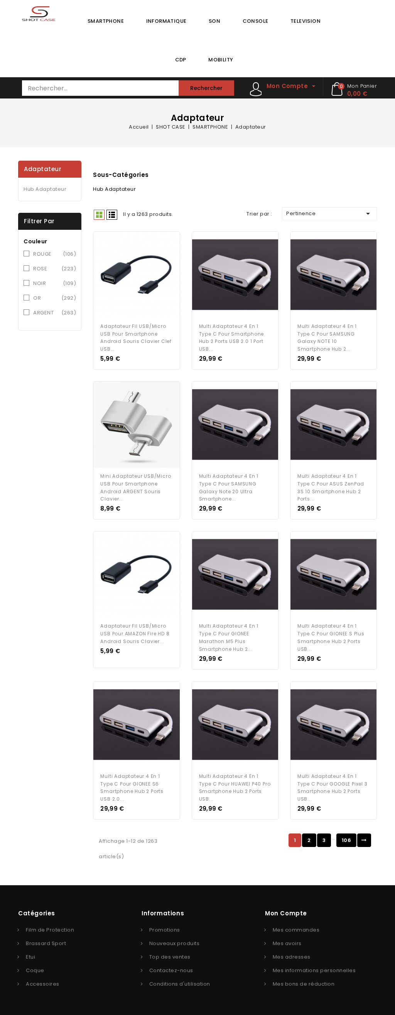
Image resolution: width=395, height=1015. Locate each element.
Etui (30, 957)
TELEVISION (305, 21)
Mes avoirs (287, 943)
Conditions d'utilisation (179, 984)
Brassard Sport (46, 943)
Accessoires (42, 984)
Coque (35, 970)
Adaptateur (42, 169)
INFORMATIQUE (166, 21)
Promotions (164, 930)
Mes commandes (296, 930)
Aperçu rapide (129, 276)
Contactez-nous (171, 970)
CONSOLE (255, 21)
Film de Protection (50, 930)
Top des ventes (170, 957)
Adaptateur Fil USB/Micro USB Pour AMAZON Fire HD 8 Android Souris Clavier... (134, 634)
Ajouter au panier (143, 276)
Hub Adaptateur (45, 189)
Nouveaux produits (174, 943)
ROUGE (54, 254)
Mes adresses (292, 957)
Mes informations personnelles (314, 970)
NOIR (54, 283)
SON (214, 21)
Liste (112, 214)
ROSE (54, 268)
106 (346, 840)
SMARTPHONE (106, 21)
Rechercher (206, 88)
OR (54, 298)
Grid (99, 214)
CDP (180, 59)
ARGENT (54, 312)
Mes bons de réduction (304, 984)
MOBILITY (220, 59)
